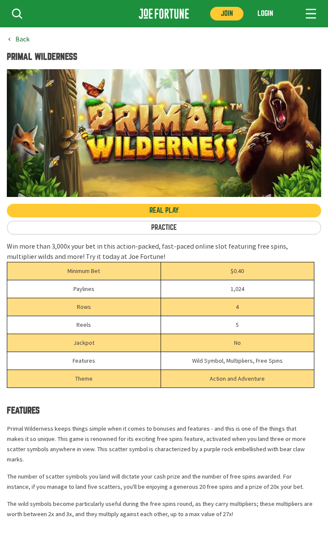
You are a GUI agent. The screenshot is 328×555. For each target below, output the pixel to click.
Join (227, 13)
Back (22, 39)
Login (265, 13)
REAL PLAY (164, 210)
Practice (164, 227)
